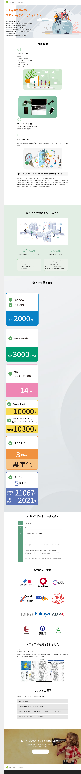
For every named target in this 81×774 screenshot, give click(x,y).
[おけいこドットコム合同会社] (15, 2)
